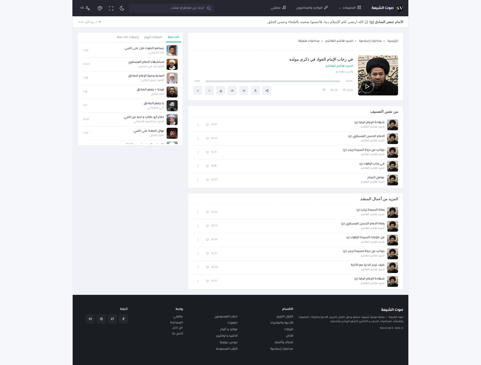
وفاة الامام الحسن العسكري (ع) (363, 223)
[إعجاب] (207, 125)
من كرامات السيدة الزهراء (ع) (365, 237)
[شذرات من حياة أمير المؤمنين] (209, 90)
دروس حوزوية (228, 342)
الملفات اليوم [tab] (153, 37)
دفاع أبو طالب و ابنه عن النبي (144, 117)
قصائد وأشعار (284, 342)
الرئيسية (393, 41)
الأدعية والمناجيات (281, 322)
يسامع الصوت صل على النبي (144, 48)
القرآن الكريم (285, 316)
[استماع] (367, 86)
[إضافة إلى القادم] (243, 90)
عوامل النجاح (376, 177)
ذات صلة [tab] (173, 37)
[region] (130, 94)
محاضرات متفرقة (309, 41)
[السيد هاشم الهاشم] (255, 90)
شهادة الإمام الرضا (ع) (369, 122)
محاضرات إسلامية (370, 41)
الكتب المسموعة (226, 348)
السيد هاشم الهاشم (339, 41)
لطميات (232, 322)
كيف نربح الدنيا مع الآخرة (368, 265)
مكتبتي (178, 316)
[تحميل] (220, 90)
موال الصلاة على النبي (149, 131)
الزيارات (288, 329)
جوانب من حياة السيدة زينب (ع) (364, 150)
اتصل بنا (177, 333)
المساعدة (176, 322)
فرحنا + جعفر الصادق (150, 89)
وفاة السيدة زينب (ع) (370, 210)
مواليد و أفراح (228, 329)
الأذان (289, 335)
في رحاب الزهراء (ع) (372, 164)
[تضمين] (232, 90)
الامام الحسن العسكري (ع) (366, 136)
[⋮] (198, 125)
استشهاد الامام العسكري (146, 62)
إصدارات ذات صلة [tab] (128, 37)
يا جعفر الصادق (154, 103)
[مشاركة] (266, 90)
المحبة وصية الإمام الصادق (146, 76)
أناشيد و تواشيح (226, 335)
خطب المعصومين (225, 316)
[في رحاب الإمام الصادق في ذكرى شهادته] (197, 90)
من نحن (177, 327)
